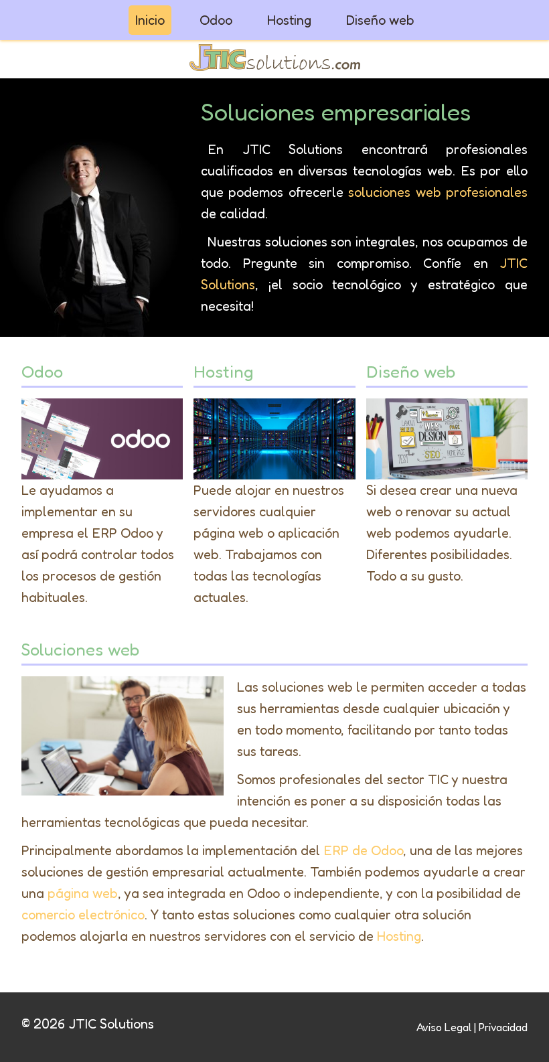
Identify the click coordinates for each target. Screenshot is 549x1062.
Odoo (216, 20)
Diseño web (380, 20)
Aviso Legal (443, 1027)
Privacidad (503, 1027)
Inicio (150, 20)
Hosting (289, 20)
